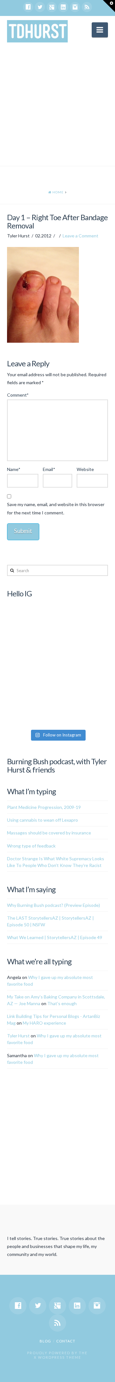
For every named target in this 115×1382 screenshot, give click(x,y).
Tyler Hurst (18, 1035)
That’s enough (62, 1003)
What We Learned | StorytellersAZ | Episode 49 (54, 937)
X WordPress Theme (57, 1357)
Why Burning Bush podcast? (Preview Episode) (53, 905)
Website (85, 469)
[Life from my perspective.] (37, 31)
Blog (45, 1341)
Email (49, 469)
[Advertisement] (57, 105)
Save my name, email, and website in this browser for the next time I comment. (55, 508)
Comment (18, 395)
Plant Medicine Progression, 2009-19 (44, 807)
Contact (65, 1341)
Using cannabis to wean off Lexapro (42, 820)
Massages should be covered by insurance (49, 832)
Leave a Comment (80, 235)
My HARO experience (44, 1023)
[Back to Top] (106, 1373)
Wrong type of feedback (31, 845)
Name (13, 469)
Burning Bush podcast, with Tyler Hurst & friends (57, 765)
